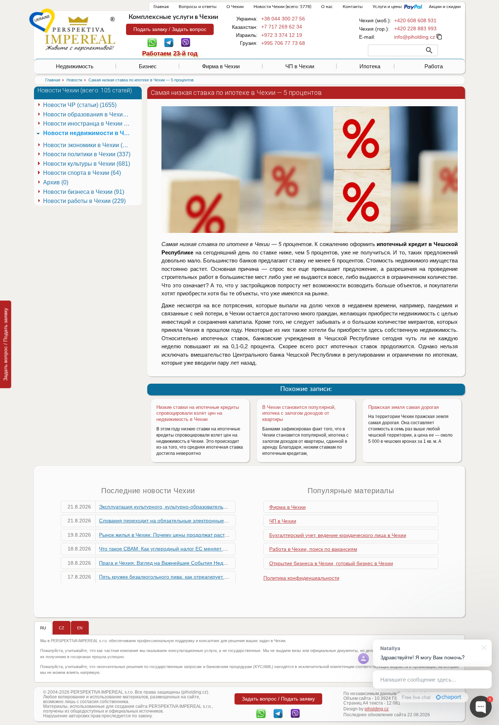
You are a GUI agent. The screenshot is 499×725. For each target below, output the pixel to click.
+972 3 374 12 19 (281, 35)
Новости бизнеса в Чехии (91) (83, 192)
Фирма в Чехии (221, 66)
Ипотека (369, 66)
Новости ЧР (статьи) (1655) (80, 105)
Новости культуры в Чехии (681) (86, 164)
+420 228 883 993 (415, 28)
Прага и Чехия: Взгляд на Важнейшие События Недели (165, 563)
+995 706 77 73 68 (283, 43)
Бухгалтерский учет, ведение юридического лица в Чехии (337, 535)
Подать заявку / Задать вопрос (169, 29)
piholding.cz (377, 708)
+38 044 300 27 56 (283, 19)
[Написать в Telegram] (169, 42)
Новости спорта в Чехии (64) (82, 173)
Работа (433, 66)
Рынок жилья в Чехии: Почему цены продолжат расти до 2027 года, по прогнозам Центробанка (213, 535)
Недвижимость (75, 66)
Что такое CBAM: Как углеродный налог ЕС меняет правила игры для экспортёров (198, 549)
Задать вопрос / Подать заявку (5, 344)
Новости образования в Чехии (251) (88, 114)
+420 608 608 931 (415, 20)
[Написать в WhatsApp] (152, 42)
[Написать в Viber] (186, 42)
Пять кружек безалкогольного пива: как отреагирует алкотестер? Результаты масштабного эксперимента (224, 577)
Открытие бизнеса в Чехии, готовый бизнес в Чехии (331, 563)
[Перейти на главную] (80, 33)
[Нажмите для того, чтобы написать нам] (414, 37)
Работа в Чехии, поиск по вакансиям (313, 549)
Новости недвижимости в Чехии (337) (88, 133)
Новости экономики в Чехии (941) (88, 145)
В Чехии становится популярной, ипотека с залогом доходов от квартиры (299, 413)
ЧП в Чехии (299, 66)
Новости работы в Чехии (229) (84, 201)
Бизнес (148, 66)
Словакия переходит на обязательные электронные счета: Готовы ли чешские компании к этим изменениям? (231, 520)
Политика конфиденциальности (301, 578)
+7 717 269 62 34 (281, 27)
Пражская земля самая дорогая (403, 407)
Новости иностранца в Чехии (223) (88, 123)
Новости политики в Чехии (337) (86, 154)
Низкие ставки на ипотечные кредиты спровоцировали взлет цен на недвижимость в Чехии (197, 413)
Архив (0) (55, 182)
